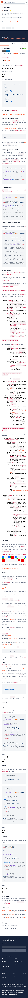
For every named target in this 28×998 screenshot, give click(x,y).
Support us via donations (7, 114)
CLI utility (6, 63)
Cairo (9, 635)
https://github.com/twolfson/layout (10, 568)
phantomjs (15, 611)
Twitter (9, 910)
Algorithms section (15, 475)
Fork (3, 914)
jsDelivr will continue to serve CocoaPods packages (13, 990)
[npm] (18, 22)
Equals (7, 917)
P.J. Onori (12, 914)
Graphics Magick (8, 666)
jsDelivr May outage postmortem (9, 994)
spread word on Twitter (20, 114)
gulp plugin (7, 61)
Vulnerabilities (18, 17)
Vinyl (25, 142)
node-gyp (16, 638)
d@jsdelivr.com (17, 964)
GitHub (3, 910)
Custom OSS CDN (6, 966)
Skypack (15, 976)
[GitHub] (10, 22)
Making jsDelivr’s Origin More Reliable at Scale (12, 984)
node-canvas (14, 633)
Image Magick (17, 666)
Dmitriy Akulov (10, 940)
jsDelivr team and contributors (15, 939)
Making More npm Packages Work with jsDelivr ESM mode (14, 987)
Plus (3, 917)
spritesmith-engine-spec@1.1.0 (19, 127)
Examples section (21, 355)
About (3, 958)
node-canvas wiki (7, 644)
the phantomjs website (11, 622)
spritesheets (15, 53)
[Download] (25, 22)
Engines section (13, 357)
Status (15, 958)
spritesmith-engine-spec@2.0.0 (10, 128)
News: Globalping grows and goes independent (12, 992)
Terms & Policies (18, 961)
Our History (4, 961)
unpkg (14, 973)
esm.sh (24, 973)
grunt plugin (7, 60)
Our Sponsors (5, 964)
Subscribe (14, 950)
